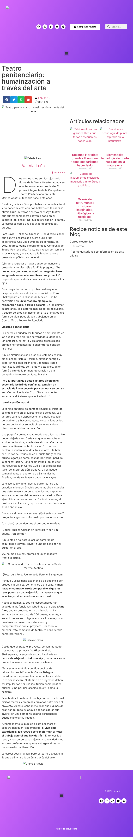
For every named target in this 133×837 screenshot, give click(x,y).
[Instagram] (44, 26)
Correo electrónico (81, 241)
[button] (66, 53)
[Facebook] (38, 26)
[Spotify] (63, 26)
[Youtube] (57, 26)
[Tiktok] (51, 26)
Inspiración (59, 172)
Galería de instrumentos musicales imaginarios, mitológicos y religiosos (84, 207)
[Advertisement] (100, 92)
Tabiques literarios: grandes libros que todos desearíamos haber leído (84, 160)
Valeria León (33, 165)
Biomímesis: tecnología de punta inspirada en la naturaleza (115, 160)
